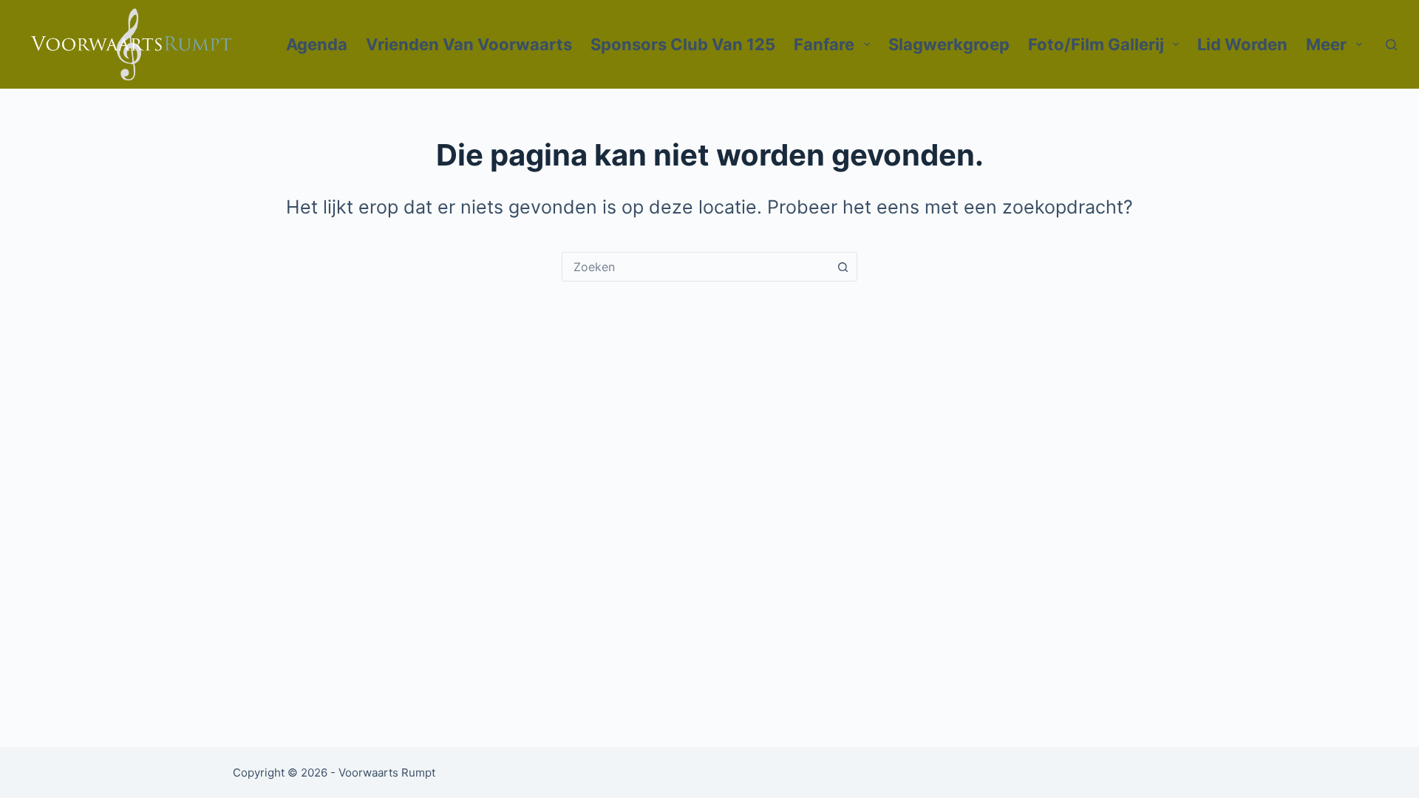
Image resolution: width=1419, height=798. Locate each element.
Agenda (316, 44)
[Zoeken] (1391, 44)
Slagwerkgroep (949, 44)
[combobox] (695, 267)
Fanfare (824, 44)
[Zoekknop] (842, 267)
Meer (1326, 44)
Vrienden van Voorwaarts (469, 44)
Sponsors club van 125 (683, 44)
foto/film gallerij (1096, 44)
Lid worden (1242, 44)
